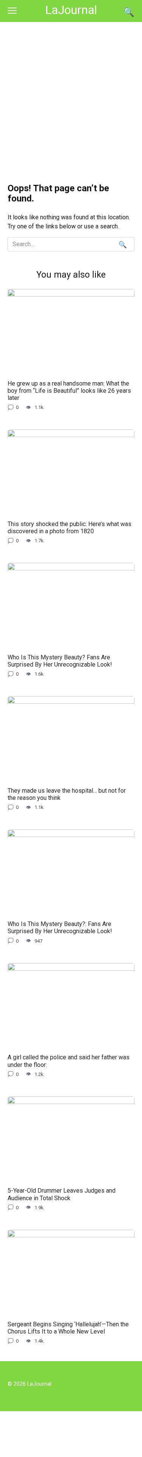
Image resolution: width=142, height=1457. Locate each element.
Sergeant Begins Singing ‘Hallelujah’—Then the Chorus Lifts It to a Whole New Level (68, 1327)
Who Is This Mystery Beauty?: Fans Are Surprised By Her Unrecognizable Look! (60, 927)
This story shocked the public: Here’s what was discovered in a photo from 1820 (69, 527)
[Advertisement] (71, 97)
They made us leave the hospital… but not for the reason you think (67, 794)
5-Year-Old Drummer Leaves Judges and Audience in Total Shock (61, 1194)
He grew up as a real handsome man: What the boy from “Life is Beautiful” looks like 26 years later (69, 390)
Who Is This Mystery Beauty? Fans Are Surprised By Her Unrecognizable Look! (60, 661)
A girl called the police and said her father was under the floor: (69, 1061)
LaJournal (71, 10)
